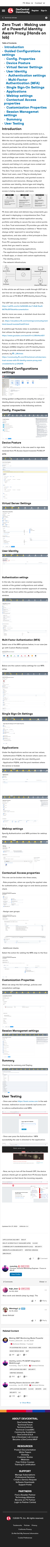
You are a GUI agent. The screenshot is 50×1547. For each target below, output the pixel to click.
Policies (27, 1525)
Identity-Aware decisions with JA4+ (24, 1383)
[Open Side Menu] (3, 11)
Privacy (34, 1525)
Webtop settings (19, 96)
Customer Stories (25, 1457)
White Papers (25, 1452)
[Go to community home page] (18, 11)
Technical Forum (25, 1425)
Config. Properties (20, 59)
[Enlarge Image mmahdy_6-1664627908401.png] (25, 564)
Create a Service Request (25, 1480)
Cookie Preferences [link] (25, 1538)
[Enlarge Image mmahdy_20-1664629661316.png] (25, 1122)
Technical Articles (11, 18)
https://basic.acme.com (28, 1101)
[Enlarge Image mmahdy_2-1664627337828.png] (25, 426)
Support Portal (25, 1485)
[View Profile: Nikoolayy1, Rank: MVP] (5, 1309)
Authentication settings (27, 75)
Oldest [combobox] (43, 1282)
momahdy (13, 1266)
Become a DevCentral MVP (25, 1439)
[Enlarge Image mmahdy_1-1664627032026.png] (25, 385)
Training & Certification (25, 1464)
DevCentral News (25, 1422)
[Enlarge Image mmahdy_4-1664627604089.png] (25, 478)
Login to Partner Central (25, 1502)
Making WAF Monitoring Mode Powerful (26, 1338)
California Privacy (25, 1529)
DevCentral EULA (25, 1434)
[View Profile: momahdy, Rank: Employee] (5, 1268)
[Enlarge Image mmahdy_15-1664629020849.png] (25, 929)
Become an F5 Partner (25, 1500)
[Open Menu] (46, 18)
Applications (16, 91)
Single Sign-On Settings (25, 87)
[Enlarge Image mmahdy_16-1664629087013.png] (25, 966)
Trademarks (17, 1525)
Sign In (44, 10)
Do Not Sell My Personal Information (25, 1533)
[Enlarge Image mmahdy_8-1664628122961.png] (25, 657)
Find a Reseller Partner (25, 1495)
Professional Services (25, 1477)
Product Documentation (25, 1450)
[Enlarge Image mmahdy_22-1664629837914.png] (25, 1192)
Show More (26, 1403)
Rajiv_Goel (13, 1289)
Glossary (25, 1455)
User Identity (16, 71)
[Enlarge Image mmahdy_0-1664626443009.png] (25, 275)
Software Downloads (25, 1482)
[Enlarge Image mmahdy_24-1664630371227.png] (25, 201)
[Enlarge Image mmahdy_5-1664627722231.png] (25, 527)
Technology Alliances (25, 1497)
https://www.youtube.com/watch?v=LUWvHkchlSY (23, 335)
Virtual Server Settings (24, 67)
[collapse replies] (25, 1286)
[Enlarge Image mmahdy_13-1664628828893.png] (25, 855)
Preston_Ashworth (15, 1341)
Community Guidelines (25, 1432)
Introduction (14, 47)
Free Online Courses (25, 1462)
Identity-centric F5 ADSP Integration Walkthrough (24, 1362)
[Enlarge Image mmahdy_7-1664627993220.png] (25, 617)
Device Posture (18, 63)
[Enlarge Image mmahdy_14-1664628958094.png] (25, 900)
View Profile (15, 1274)
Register (35, 10)
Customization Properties (26, 107)
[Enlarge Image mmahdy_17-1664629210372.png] (25, 1009)
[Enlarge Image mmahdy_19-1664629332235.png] (25, 1080)
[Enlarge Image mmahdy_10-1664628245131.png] (25, 731)
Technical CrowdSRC (25, 1430)
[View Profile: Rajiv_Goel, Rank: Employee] (5, 1290)
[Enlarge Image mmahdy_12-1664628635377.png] (25, 781)
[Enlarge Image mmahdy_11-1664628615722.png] (25, 811)
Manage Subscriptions (25, 1475)
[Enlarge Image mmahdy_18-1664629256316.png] (25, 1046)
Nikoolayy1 (13, 1308)
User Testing (14, 123)
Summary (14, 119)
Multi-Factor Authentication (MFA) (23, 81)
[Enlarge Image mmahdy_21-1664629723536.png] (25, 1153)
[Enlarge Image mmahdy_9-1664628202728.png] (25, 691)
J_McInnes (18, 353)
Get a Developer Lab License (25, 1437)
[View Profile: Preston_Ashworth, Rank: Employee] (5, 1340)
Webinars (25, 1459)
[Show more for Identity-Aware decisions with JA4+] (19, 1392)
